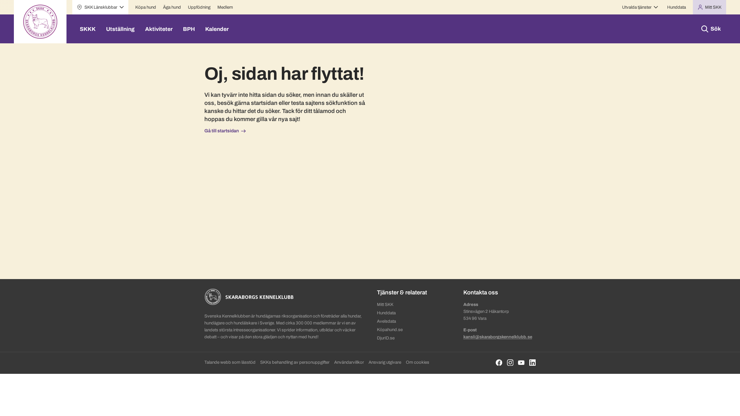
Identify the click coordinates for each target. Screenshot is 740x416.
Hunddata (676, 7)
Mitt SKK (385, 304)
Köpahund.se (390, 329)
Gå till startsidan (221, 130)
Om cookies (417, 362)
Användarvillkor (349, 362)
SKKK (88, 29)
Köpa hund (145, 7)
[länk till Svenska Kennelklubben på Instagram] (510, 362)
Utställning (120, 29)
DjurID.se (386, 338)
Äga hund (172, 7)
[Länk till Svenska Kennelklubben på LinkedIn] (532, 362)
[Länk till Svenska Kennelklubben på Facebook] (499, 362)
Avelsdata (386, 321)
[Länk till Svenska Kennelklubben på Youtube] (521, 362)
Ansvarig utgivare (385, 362)
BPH (189, 29)
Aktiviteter (159, 29)
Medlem (225, 7)
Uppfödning (199, 7)
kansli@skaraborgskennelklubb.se (497, 337)
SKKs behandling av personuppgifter (295, 362)
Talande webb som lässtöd (230, 362)
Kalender (217, 29)
